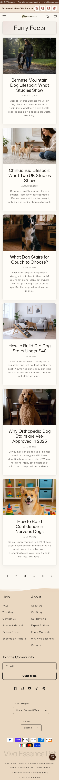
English (28, 727)
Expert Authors (40, 625)
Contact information (31, 777)
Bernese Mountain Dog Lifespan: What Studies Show (29, 85)
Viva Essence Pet (21, 763)
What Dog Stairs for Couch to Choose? (29, 259)
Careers (36, 645)
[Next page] (51, 575)
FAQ (5, 605)
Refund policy (26, 767)
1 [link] (7, 575)
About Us (36, 605)
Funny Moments (40, 632)
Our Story (36, 612)
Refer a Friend (11, 632)
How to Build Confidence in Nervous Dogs (29, 526)
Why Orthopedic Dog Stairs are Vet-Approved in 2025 (30, 436)
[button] (4, 16)
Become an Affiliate (14, 638)
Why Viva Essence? (42, 638)
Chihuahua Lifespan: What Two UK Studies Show (29, 175)
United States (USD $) (27, 710)
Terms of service (22, 772)
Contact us (9, 618)
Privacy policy (43, 767)
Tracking (7, 612)
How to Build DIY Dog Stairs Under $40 (30, 348)
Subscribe (29, 676)
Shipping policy (40, 772)
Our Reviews (38, 618)
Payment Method (12, 625)
